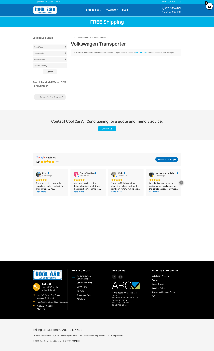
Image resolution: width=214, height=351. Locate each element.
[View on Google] (38, 174)
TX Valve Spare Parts (42, 336)
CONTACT (171, 2)
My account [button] (112, 10)
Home (73, 37)
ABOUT (164, 2)
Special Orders (158, 284)
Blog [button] (125, 10)
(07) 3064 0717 (173, 8)
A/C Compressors (115, 336)
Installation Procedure (161, 276)
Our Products (81, 270)
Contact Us (107, 129)
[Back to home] (45, 10)
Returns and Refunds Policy (163, 292)
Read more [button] (41, 191)
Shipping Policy (158, 288)
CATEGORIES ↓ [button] (93, 10)
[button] (33, 182)
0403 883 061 (173, 11)
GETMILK (76, 341)
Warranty (156, 280)
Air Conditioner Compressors (92, 336)
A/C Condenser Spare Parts (65, 336)
